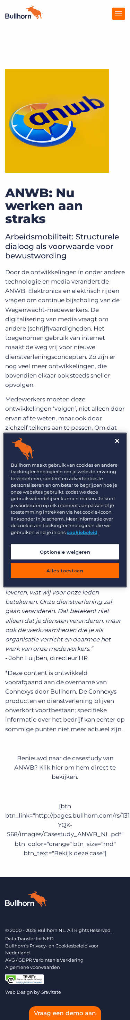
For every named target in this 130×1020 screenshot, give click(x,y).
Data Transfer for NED (29, 938)
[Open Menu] (118, 14)
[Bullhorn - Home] (26, 900)
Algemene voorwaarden (32, 967)
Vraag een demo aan (65, 1013)
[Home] (24, 17)
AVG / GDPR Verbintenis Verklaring (44, 960)
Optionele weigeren (65, 552)
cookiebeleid (82, 532)
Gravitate (51, 992)
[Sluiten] (117, 440)
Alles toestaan (64, 570)
